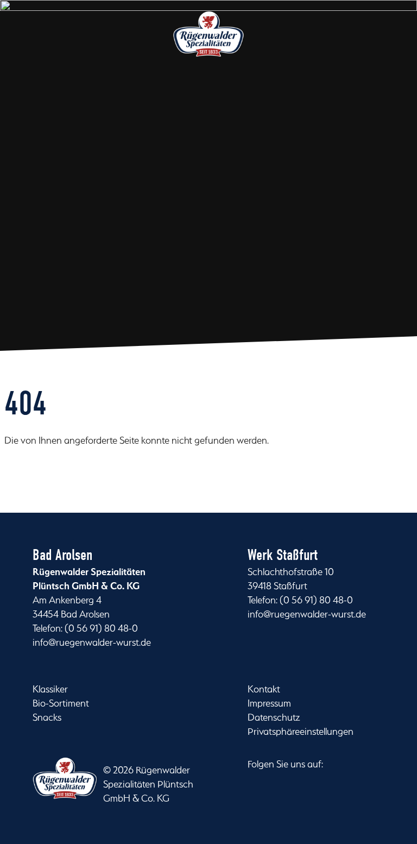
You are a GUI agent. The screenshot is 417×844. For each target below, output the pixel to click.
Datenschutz (274, 717)
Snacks (47, 717)
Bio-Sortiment (61, 703)
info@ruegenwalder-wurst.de (92, 642)
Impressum (269, 703)
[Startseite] (208, 45)
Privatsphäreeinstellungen (300, 731)
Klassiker (50, 689)
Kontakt (264, 689)
